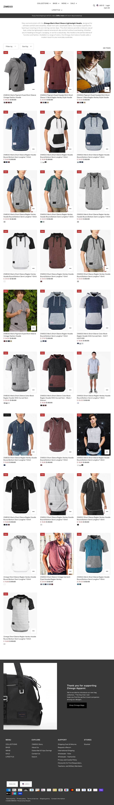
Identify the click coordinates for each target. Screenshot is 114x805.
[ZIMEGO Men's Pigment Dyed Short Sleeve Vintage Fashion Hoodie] (20, 72)
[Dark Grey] (43, 102)
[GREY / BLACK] (6, 403)
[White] (4, 584)
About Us (35, 747)
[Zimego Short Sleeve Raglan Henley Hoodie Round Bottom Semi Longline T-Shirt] (20, 554)
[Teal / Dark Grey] (78, 584)
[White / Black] (43, 162)
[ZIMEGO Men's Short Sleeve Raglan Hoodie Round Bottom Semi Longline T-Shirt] (20, 132)
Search (34, 757)
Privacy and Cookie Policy (67, 760)
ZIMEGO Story (37, 744)
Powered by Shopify (24, 801)
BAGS (8, 747)
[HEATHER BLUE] (82, 343)
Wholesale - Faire (64, 754)
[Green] (41, 221)
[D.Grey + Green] (43, 221)
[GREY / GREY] (4, 403)
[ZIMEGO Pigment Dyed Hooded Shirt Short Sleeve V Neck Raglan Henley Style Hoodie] (57, 72)
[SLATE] (41, 584)
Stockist (87, 744)
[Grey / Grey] (41, 524)
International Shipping (66, 751)
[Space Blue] (78, 403)
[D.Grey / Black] (78, 281)
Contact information (58, 798)
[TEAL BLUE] (43, 584)
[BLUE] (48, 584)
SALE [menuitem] (73, 3)
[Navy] (45, 102)
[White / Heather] (41, 162)
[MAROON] (52, 584)
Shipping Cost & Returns (67, 744)
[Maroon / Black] (41, 281)
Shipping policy (45, 798)
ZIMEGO (8, 7)
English (12, 784)
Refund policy (10, 798)
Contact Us (36, 754)
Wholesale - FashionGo (66, 757)
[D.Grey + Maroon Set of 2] (11, 102)
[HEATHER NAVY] (80, 343)
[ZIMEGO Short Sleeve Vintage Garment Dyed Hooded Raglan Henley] (57, 554)
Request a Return (64, 747)
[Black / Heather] (45, 162)
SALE (8, 754)
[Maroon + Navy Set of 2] (9, 102)
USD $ (101, 5)
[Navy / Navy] (6, 162)
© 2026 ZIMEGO (11, 801)
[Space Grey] (9, 403)
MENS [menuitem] (64, 3)
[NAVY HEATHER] (78, 343)
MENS (8, 751)
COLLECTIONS (11, 744)
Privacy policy (21, 798)
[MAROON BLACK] (43, 405)
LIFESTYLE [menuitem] (56, 10)
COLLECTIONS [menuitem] (43, 3)
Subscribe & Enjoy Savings (42, 751)
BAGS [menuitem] (55, 3)
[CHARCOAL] (50, 584)
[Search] (94, 5)
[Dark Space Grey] (78, 221)
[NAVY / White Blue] (80, 162)
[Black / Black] (4, 162)
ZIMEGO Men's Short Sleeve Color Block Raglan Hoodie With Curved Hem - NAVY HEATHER (92, 336)
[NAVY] (45, 584)
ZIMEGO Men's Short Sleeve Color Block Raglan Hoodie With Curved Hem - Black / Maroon (56, 398)
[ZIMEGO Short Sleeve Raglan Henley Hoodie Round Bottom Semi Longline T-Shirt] (57, 251)
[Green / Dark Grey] (80, 584)
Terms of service (32, 798)
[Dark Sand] (48, 102)
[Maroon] (41, 102)
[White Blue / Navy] (78, 162)
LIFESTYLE (10, 757)
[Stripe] (4, 644)
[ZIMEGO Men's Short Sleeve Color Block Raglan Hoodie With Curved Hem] (20, 372)
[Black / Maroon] (41, 405)
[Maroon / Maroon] (9, 162)
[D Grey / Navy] (4, 221)
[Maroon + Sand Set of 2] (6, 102)
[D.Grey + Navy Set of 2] (4, 102)
